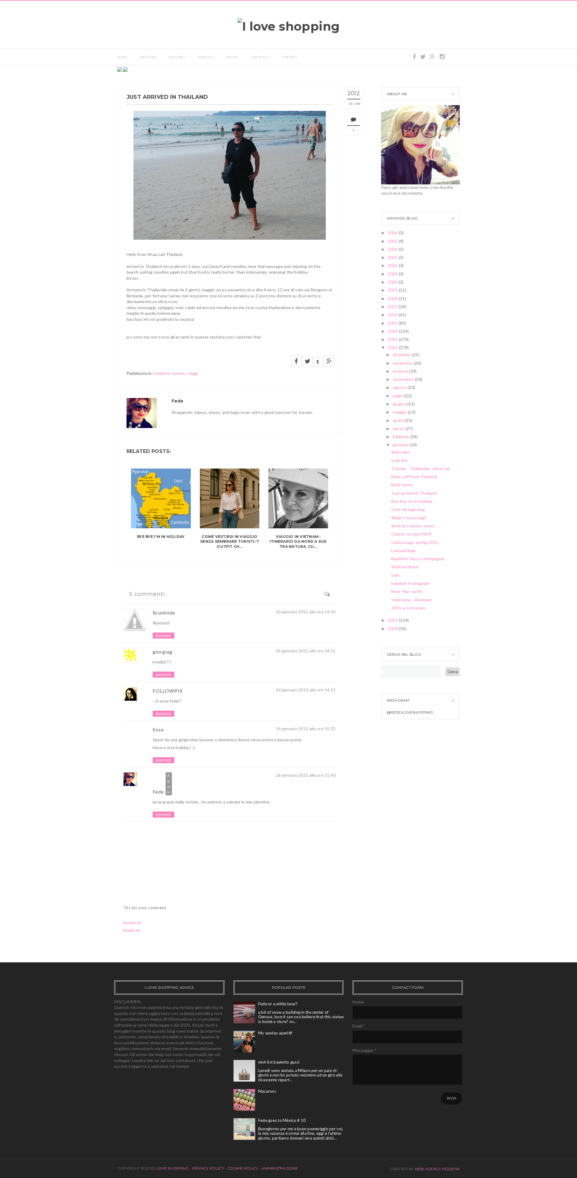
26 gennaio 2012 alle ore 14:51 (306, 650)
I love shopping (171, 1168)
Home (122, 57)
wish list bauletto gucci (278, 1062)
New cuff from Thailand (414, 476)
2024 (393, 249)
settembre (404, 379)
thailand (161, 373)
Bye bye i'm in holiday (161, 536)
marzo (399, 428)
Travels (205, 57)
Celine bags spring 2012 (414, 542)
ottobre (401, 371)
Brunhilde (164, 612)
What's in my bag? (408, 517)
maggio (400, 411)
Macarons (267, 1091)
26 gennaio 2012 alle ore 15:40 (306, 775)
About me (148, 57)
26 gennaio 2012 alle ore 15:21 (306, 728)
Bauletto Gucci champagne (417, 558)
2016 (393, 314)
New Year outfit (406, 591)
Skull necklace (405, 566)
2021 (393, 273)
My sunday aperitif (275, 1033)
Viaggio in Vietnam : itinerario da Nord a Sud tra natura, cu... (298, 541)
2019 (393, 290)
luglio (398, 395)
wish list (399, 460)
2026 (393, 232)
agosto (400, 387)
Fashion (176, 57)
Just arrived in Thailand (414, 493)
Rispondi (163, 636)
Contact (289, 57)
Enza (158, 729)
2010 (393, 628)
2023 (393, 257)
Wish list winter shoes (413, 525)
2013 (393, 339)
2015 (393, 323)
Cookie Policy (242, 1168)
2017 (393, 306)
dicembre (402, 354)
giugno (400, 403)
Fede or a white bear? (278, 1003)
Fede (158, 791)
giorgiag (162, 651)
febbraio (401, 436)
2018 (393, 298)
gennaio (401, 444)
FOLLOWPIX (168, 691)
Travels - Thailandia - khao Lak (420, 468)
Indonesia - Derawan (411, 599)
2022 (393, 265)
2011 (393, 620)
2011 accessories (408, 607)
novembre (403, 363)
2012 (393, 347)
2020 (393, 281)
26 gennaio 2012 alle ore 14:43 (306, 611)
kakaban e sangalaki (410, 583)
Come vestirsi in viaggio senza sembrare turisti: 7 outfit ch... (229, 541)
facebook (132, 922)
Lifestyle (259, 57)
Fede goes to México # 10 (282, 1120)
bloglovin (132, 930)
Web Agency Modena (437, 1169)
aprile (399, 420)
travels (178, 373)
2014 (393, 331)
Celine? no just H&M (411, 533)
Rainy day (400, 451)
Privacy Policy (208, 1168)
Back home (402, 484)
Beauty (232, 57)
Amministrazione (279, 1168)
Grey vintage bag (408, 509)
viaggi (192, 373)
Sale (395, 575)
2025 (393, 241)
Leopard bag (403, 550)
